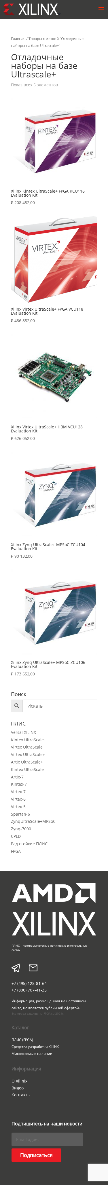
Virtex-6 (18, 799)
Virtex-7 (18, 791)
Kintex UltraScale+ (28, 739)
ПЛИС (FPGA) (22, 1039)
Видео (18, 1088)
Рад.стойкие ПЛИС (29, 843)
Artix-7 (17, 777)
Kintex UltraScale (27, 769)
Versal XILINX (23, 732)
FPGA (16, 851)
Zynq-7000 (21, 828)
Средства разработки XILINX (35, 1046)
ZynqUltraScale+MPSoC (33, 821)
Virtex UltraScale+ (28, 754)
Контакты (21, 1094)
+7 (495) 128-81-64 (29, 983)
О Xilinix (19, 1081)
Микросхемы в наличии (32, 1053)
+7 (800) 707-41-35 (29, 990)
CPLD (16, 836)
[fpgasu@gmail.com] (33, 968)
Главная (18, 38)
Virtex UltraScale (27, 747)
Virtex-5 (18, 806)
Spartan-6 (20, 814)
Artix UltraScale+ (27, 762)
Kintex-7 (19, 784)
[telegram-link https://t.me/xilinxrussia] (16, 969)
